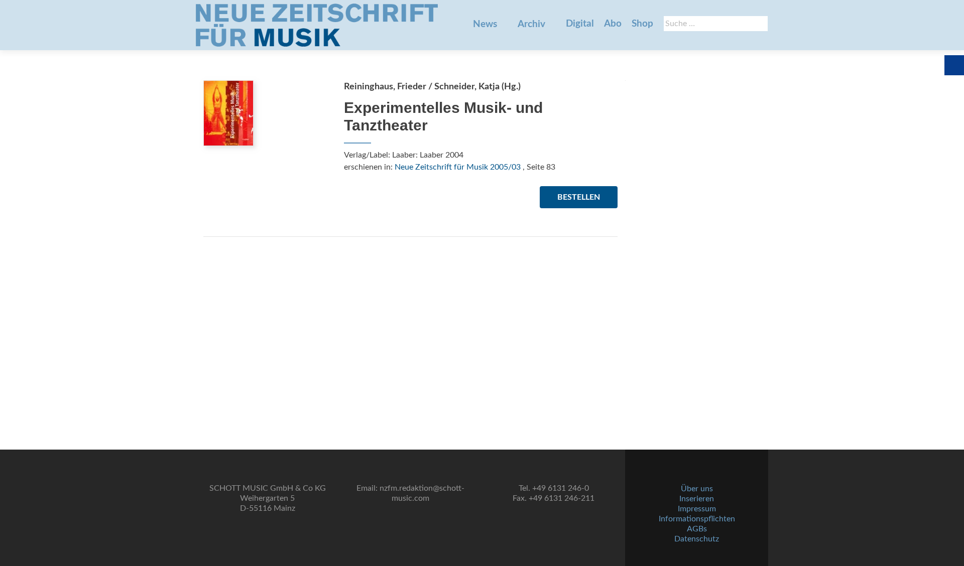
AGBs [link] (697, 529)
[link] (317, 25)
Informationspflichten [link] (697, 519)
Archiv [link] (531, 24)
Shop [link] (642, 24)
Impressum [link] (697, 509)
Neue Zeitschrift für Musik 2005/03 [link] (458, 167)
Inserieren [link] (696, 499)
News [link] (485, 24)
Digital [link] (580, 24)
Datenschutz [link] (696, 539)
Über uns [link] (697, 489)
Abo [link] (613, 24)
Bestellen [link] (578, 197)
